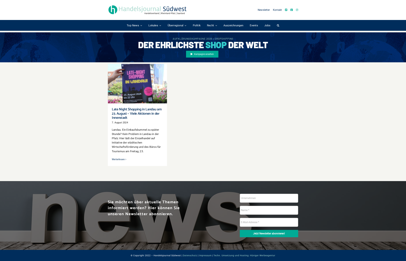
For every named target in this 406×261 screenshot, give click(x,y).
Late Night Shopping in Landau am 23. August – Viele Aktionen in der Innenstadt (137, 79)
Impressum (205, 255)
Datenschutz (190, 255)
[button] (278, 25)
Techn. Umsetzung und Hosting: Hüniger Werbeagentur (244, 255)
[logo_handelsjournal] (147, 5)
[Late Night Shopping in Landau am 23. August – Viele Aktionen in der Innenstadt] (137, 83)
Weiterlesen (118, 159)
